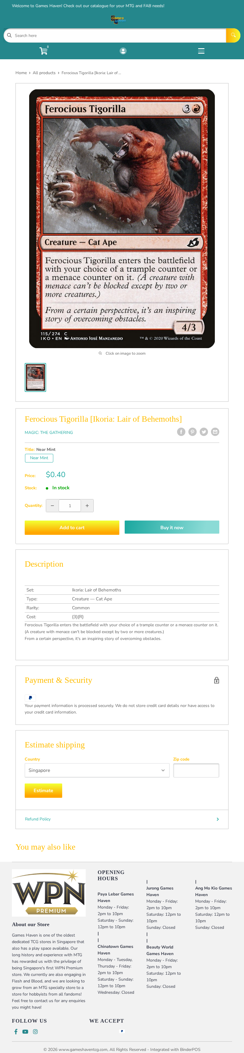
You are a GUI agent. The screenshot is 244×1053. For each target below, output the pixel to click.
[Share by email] (215, 432)
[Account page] (123, 51)
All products (44, 73)
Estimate (43, 790)
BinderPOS (190, 1049)
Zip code (181, 759)
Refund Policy (38, 819)
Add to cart (72, 527)
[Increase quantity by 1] (87, 505)
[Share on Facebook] (181, 432)
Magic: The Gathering (49, 432)
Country (32, 759)
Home (21, 73)
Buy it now (172, 527)
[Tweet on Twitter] (204, 432)
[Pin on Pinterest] (192, 432)
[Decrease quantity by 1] (52, 505)
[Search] (233, 35)
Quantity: (33, 505)
